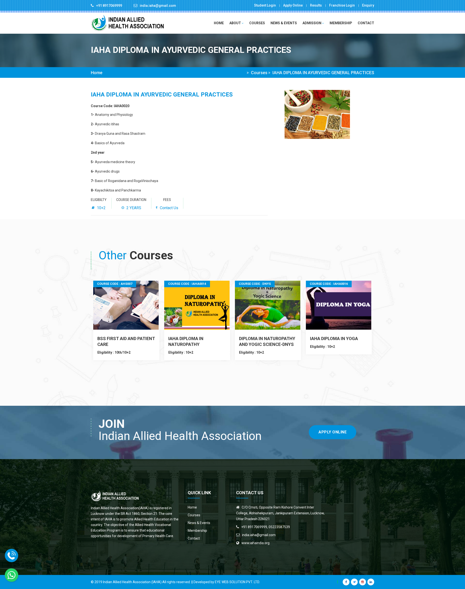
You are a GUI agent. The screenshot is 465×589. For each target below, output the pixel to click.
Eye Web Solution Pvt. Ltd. (237, 582)
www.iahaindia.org (255, 543)
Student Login (265, 5)
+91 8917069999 (109, 5)
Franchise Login (342, 5)
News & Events (284, 23)
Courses (257, 23)
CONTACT (366, 23)
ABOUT (235, 23)
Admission (312, 23)
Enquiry (368, 5)
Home (96, 73)
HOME (219, 23)
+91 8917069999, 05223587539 (265, 527)
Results (316, 5)
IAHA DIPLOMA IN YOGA (334, 338)
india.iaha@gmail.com (158, 5)
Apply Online (293, 5)
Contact (194, 538)
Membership (341, 23)
